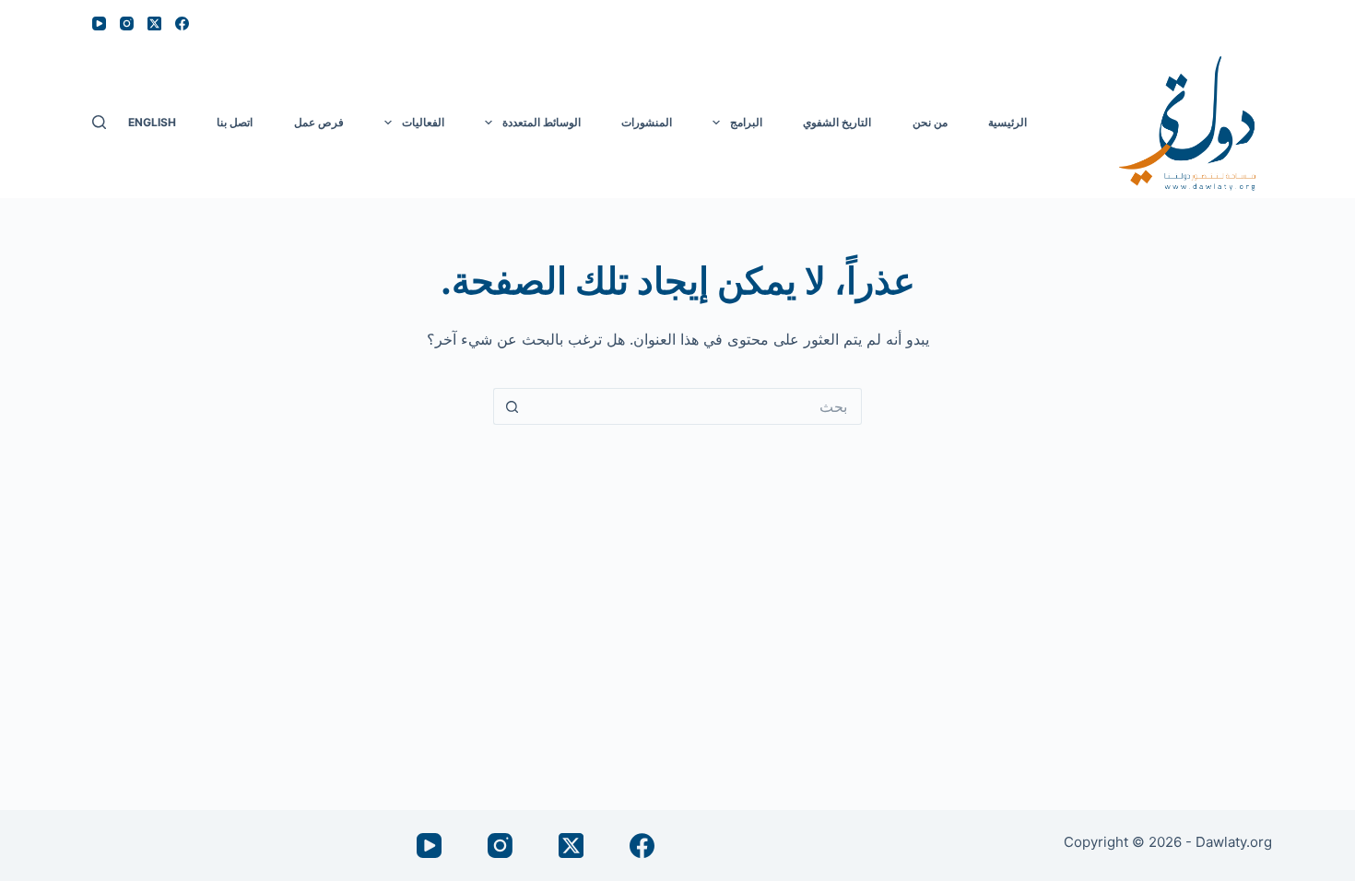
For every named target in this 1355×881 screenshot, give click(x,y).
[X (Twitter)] (154, 23)
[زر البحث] (511, 406)
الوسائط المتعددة (541, 122)
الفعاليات (423, 122)
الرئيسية (1007, 122)
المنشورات (646, 122)
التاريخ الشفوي (837, 122)
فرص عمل (319, 122)
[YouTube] (99, 23)
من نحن (930, 122)
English (152, 122)
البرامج (746, 122)
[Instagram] (127, 23)
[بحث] (99, 122)
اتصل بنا (235, 122)
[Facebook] (182, 23)
